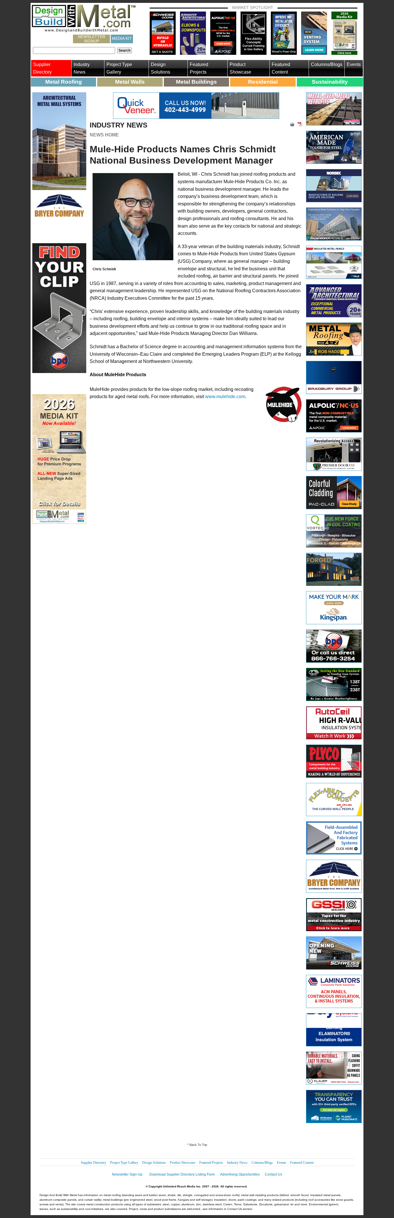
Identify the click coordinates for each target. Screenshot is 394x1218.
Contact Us (273, 1174)
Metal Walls (130, 82)
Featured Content (281, 68)
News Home (104, 134)
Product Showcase (240, 68)
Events (354, 64)
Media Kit (122, 38)
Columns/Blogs (326, 64)
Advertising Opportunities (240, 1174)
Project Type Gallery (119, 68)
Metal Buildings (196, 82)
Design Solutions (160, 68)
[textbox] (74, 50)
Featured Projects (199, 68)
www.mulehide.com (225, 396)
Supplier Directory (42, 68)
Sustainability (330, 82)
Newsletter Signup (91, 39)
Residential (263, 82)
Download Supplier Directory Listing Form (182, 1174)
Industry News (82, 68)
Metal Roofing (63, 82)
